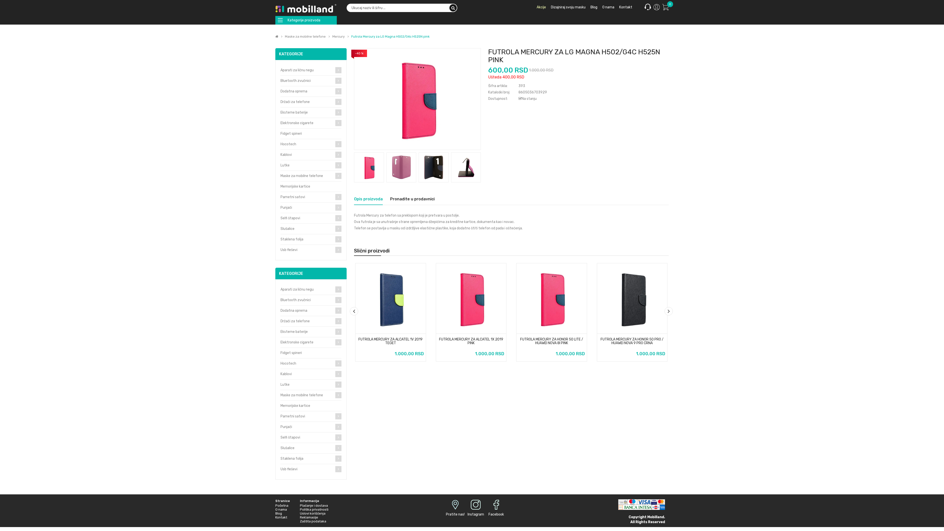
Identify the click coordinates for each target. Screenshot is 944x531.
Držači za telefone (295, 102)
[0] (665, 7)
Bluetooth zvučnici (295, 81)
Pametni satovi (292, 197)
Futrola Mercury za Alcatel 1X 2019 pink (471, 341)
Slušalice (287, 229)
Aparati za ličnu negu (297, 70)
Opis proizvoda (368, 199)
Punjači (286, 208)
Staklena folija (291, 239)
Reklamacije (309, 517)
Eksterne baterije (294, 112)
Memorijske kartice (295, 186)
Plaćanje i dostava (314, 505)
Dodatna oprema (293, 91)
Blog (278, 513)
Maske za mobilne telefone (305, 36)
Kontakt (281, 517)
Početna (281, 505)
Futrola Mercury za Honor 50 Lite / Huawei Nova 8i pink (551, 341)
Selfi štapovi (290, 218)
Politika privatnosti (314, 509)
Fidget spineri (291, 134)
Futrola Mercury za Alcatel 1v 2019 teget (390, 341)
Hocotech (288, 144)
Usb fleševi (288, 250)
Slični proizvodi (372, 251)
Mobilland (655, 517)
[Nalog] (656, 7)
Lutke (285, 165)
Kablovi (286, 155)
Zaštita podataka (313, 521)
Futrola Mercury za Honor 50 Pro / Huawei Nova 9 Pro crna (632, 341)
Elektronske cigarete (296, 123)
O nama (281, 509)
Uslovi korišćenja (312, 513)
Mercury (338, 36)
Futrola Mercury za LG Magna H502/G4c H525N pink (390, 36)
